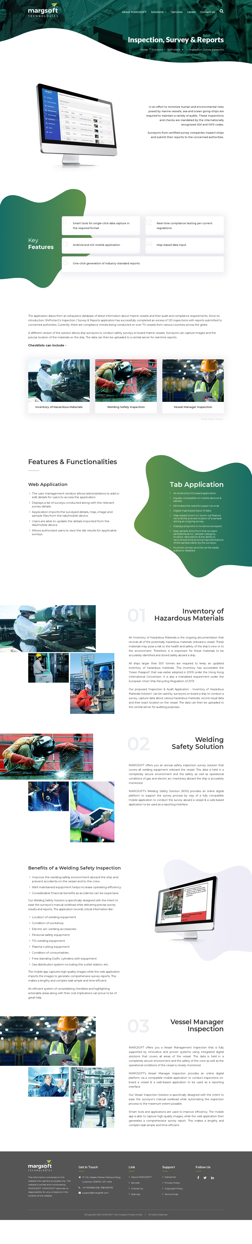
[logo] (43, 9)
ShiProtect (173, 49)
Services (177, 12)
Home (144, 49)
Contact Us (207, 12)
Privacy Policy (172, 1182)
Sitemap (135, 1194)
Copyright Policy (174, 1188)
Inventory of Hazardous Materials (58, 407)
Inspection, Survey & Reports (176, 39)
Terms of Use (171, 1194)
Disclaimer (170, 1177)
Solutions (157, 12)
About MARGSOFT (134, 12)
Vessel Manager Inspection (193, 407)
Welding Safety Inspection (126, 407)
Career (191, 12)
